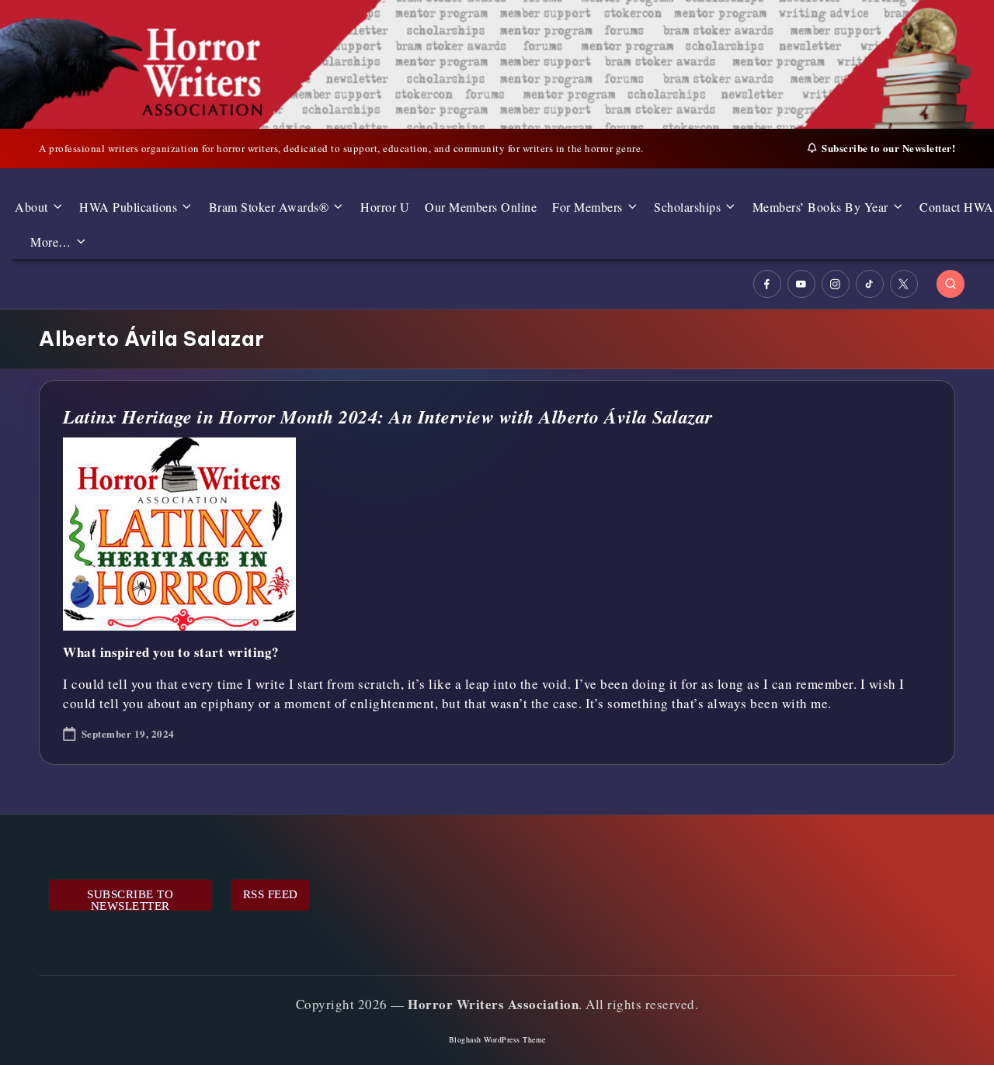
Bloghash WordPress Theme (497, 1039)
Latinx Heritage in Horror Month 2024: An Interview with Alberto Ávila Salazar (388, 416)
